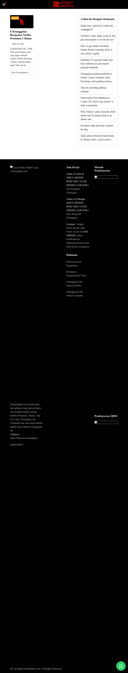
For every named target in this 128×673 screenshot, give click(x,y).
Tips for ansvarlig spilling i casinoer (94, 89)
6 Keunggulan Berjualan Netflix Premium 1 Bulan (21, 35)
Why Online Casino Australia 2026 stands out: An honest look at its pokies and (98, 115)
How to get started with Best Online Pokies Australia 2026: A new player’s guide (96, 50)
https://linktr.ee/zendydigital (23, 438)
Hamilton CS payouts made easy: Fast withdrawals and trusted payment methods (97, 64)
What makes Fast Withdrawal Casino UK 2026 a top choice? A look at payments (97, 101)
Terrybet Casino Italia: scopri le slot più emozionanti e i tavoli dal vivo (98, 38)
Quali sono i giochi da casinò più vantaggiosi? (97, 27)
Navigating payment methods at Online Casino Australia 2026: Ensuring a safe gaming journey (96, 77)
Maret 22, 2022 (18, 44)
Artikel (14, 18)
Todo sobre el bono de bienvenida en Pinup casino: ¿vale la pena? (97, 137)
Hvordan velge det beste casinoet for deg (97, 127)
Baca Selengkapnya (20, 72)
